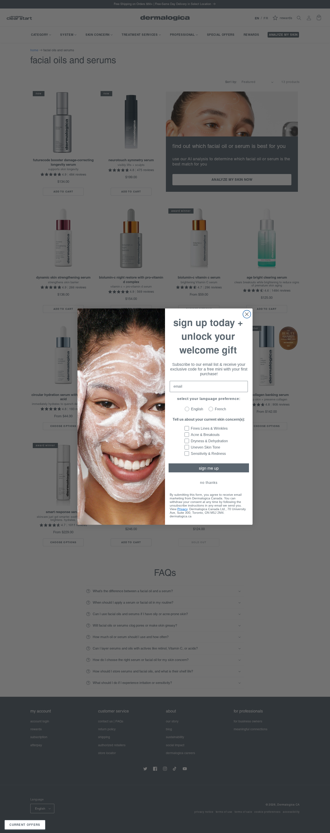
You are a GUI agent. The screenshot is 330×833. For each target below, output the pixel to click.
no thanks (209, 483)
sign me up (209, 468)
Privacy (182, 509)
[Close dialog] (247, 314)
